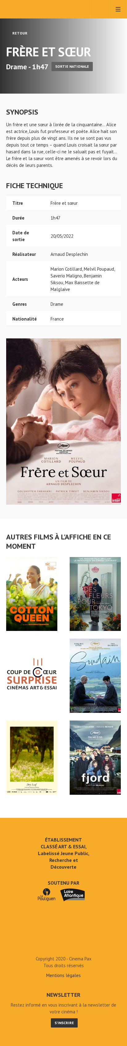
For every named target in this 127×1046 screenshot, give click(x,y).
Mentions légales (63, 975)
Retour (19, 33)
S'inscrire (64, 1022)
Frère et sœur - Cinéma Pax (63, 945)
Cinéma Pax (31, 9)
